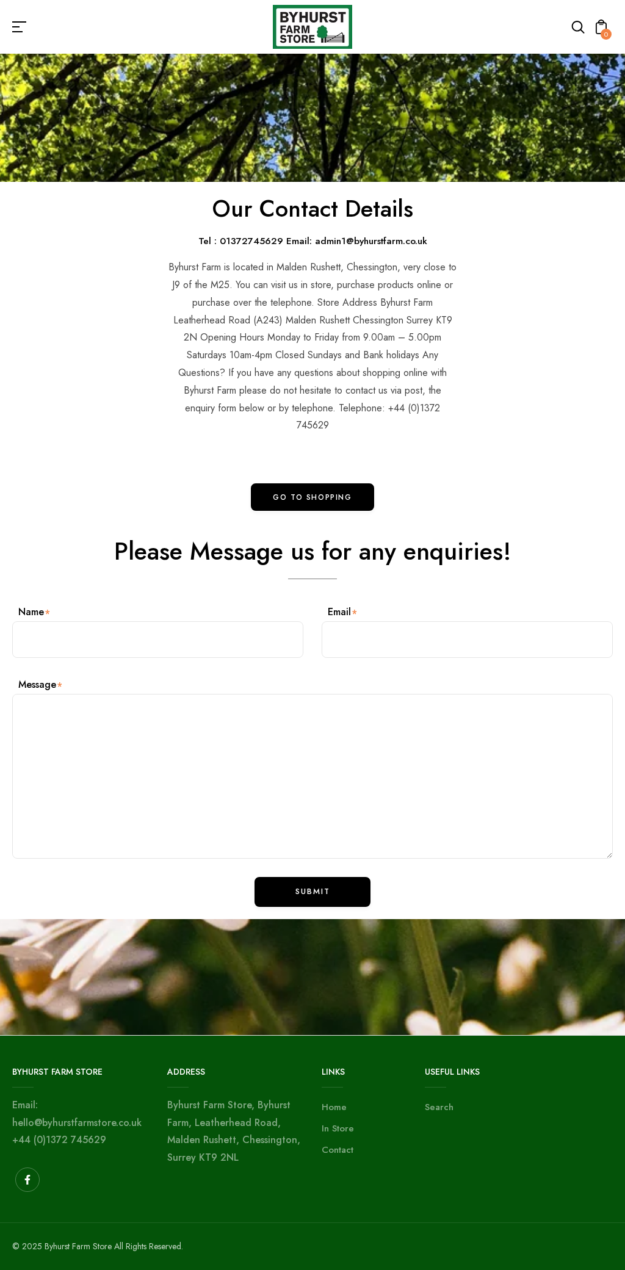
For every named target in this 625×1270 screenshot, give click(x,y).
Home (334, 1107)
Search (439, 1107)
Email (339, 612)
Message (37, 684)
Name (31, 612)
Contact (337, 1149)
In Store (338, 1128)
